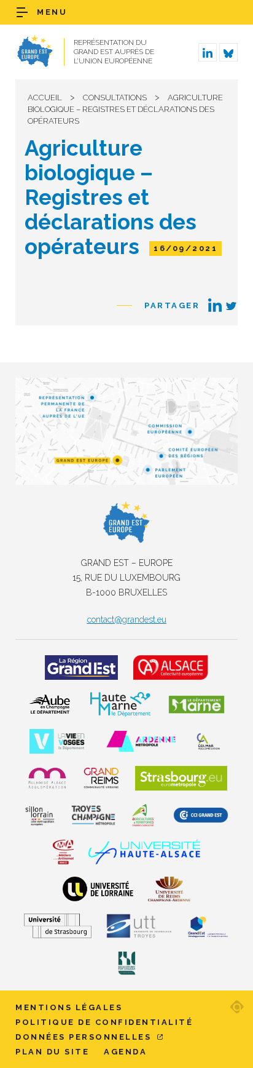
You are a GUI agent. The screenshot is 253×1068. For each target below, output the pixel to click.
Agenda (125, 1051)
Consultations (115, 97)
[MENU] (22, 12)
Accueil (45, 97)
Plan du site (52, 1051)
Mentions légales (68, 1007)
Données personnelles (85, 1037)
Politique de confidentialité (104, 1022)
